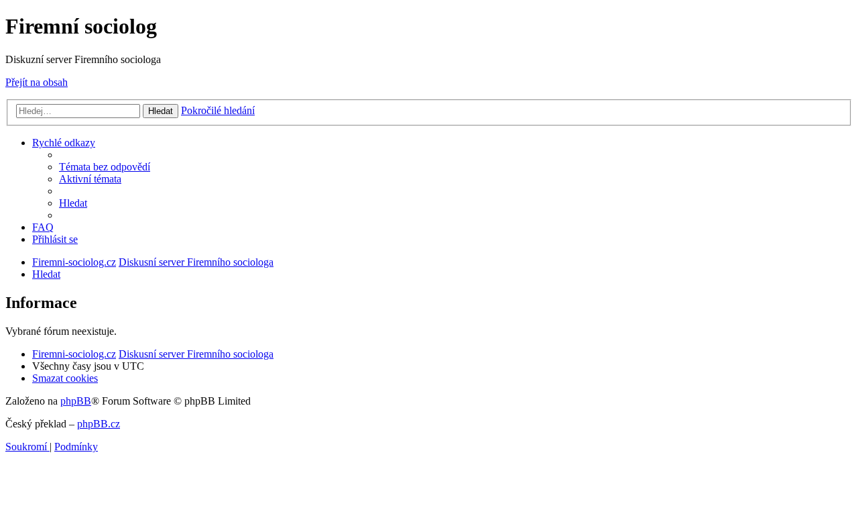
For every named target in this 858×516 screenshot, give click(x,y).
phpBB (75, 401)
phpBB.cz (98, 423)
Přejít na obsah (36, 82)
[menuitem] (104, 166)
